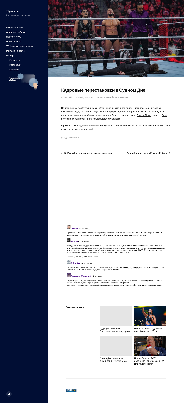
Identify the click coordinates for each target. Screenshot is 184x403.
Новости (88, 97)
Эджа (164, 115)
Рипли (89, 119)
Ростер (10, 55)
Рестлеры (14, 60)
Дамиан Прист (144, 115)
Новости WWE (13, 37)
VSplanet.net (12, 11)
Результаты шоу (14, 27)
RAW (80, 108)
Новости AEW (13, 41)
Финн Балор (105, 111)
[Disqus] (116, 188)
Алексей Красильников (116, 97)
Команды (14, 69)
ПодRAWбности (70, 137)
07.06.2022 (66, 97)
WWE (80, 97)
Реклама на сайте (15, 51)
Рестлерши (15, 65)
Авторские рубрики (16, 32)
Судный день (106, 108)
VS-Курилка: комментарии (19, 46)
